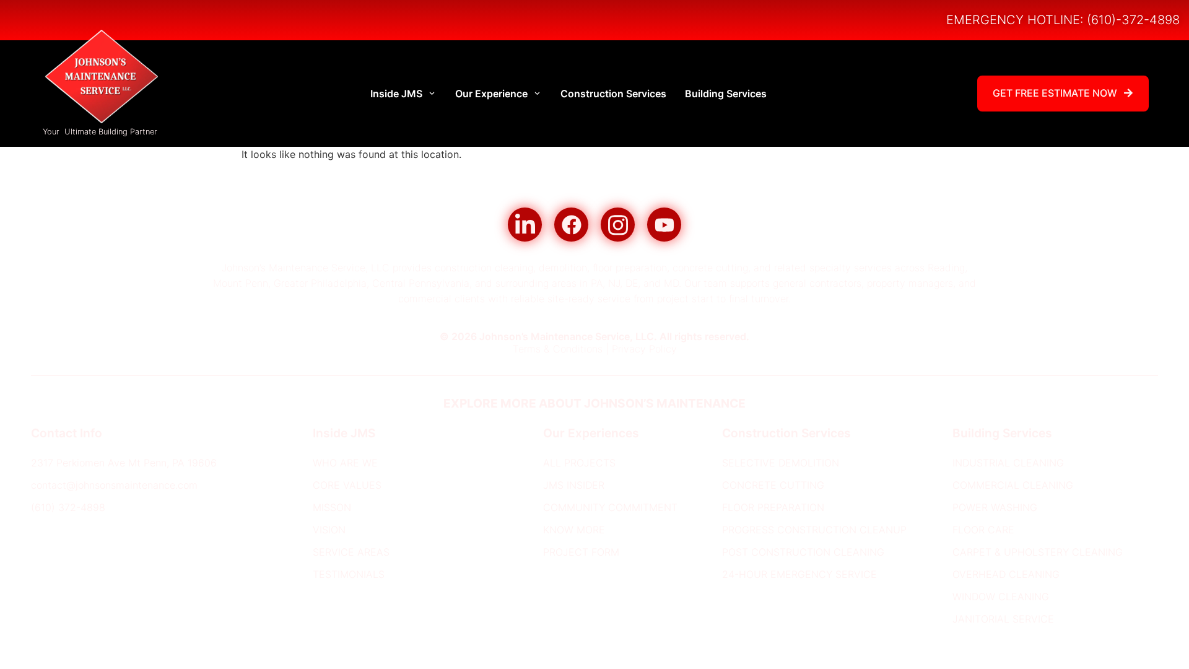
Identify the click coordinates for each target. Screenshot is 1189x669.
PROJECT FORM (581, 552)
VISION (329, 530)
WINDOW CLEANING (1000, 597)
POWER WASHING (994, 508)
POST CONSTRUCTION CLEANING (803, 552)
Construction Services (613, 93)
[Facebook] (571, 225)
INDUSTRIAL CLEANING (1008, 463)
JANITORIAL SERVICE (1003, 619)
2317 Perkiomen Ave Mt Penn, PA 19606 (124, 463)
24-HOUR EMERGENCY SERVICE (799, 575)
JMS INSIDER (573, 485)
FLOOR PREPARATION (773, 508)
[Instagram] (618, 225)
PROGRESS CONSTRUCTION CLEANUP (814, 530)
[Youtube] (664, 225)
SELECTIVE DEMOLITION (780, 463)
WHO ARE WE (345, 463)
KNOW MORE (574, 530)
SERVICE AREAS (351, 552)
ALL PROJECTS (579, 463)
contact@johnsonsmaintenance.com (114, 485)
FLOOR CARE (983, 530)
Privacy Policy (644, 349)
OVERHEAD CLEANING (1006, 575)
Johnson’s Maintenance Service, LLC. (568, 336)
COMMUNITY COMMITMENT (610, 508)
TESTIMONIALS (349, 575)
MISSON (332, 508)
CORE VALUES (347, 485)
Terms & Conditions (558, 349)
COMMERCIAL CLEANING (1012, 485)
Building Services (726, 93)
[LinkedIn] (525, 225)
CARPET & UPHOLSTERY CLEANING (1037, 552)
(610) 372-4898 (68, 508)
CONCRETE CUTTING (773, 485)
